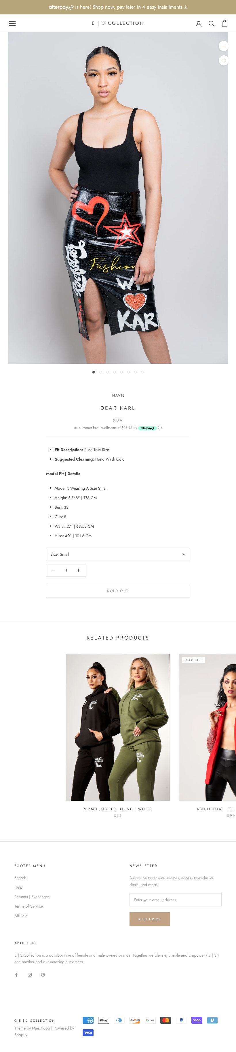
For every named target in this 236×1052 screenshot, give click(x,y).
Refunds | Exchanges (32, 897)
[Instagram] (30, 974)
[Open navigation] (12, 23)
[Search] (212, 23)
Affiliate (20, 916)
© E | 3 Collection (35, 1020)
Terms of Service (28, 906)
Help (18, 887)
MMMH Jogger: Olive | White (118, 809)
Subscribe (150, 919)
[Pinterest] (43, 974)
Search (20, 878)
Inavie (118, 395)
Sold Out (118, 590)
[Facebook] (16, 974)
